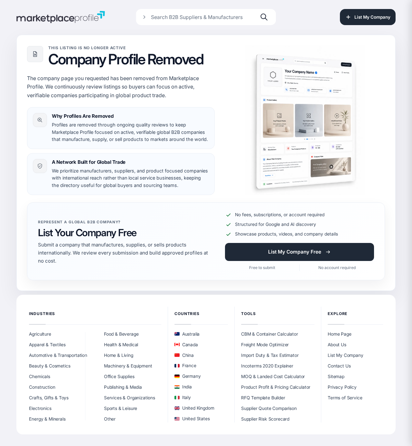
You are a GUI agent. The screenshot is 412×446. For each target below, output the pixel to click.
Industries (42, 313)
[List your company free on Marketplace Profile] (305, 120)
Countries (187, 313)
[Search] (264, 17)
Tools (248, 313)
